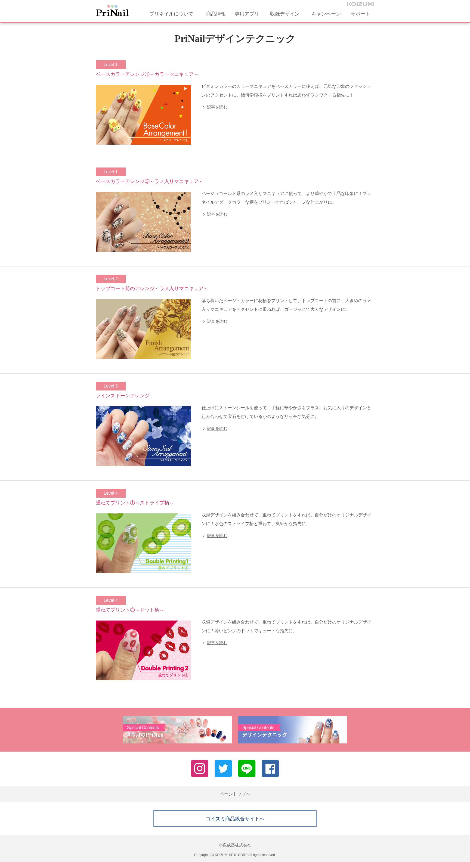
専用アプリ (247, 14)
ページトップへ (235, 794)
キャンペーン (326, 14)
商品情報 (216, 14)
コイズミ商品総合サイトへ (235, 818)
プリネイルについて (171, 14)
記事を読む (217, 107)
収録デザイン (284, 14)
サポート (360, 14)
